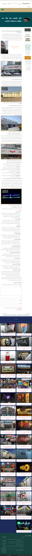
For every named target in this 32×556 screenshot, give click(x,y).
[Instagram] (2, 9)
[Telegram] (4, 9)
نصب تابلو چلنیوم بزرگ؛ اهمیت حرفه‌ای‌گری (28, 69)
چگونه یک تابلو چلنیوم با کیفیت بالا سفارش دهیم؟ (8, 488)
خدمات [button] (28, 9)
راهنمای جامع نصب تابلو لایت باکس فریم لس (8, 334)
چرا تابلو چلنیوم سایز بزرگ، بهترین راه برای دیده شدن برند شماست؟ (28, 63)
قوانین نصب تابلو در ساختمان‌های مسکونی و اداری (8, 404)
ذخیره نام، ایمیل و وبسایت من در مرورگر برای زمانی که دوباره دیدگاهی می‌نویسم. (13, 308)
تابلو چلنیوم (20, 180)
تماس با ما (14, 9)
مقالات (21, 9)
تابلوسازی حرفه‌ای (19, 39)
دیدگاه (20, 286)
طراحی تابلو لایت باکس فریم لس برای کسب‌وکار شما (24, 362)
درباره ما (18, 9)
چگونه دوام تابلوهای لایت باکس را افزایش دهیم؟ (24, 334)
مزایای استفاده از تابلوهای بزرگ (18, 208)
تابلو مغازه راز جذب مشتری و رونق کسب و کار (24, 531)
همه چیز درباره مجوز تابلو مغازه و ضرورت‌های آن (23, 446)
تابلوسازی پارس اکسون (14, 54)
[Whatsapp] (1, 9)
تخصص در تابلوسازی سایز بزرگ (28, 65)
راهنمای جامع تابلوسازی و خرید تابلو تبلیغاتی (24, 460)
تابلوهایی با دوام (18, 165)
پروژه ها (24, 9)
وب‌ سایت (20, 303)
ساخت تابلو (20, 113)
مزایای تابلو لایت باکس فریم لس (8, 362)
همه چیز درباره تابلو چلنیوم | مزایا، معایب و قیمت (8, 460)
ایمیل (21, 300)
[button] (29, 7)
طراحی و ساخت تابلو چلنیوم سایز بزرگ (28, 67)
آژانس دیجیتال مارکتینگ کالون (4, 555)
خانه (30, 9)
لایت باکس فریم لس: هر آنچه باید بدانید (24, 404)
